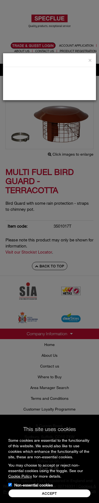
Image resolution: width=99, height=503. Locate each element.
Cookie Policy (20, 476)
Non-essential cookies (33, 485)
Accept (49, 493)
